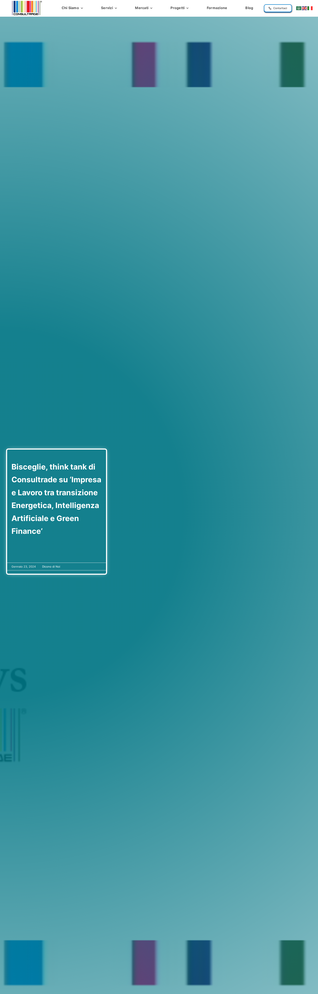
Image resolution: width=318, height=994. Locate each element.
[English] (304, 8)
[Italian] (310, 8)
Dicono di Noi (51, 566)
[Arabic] (299, 8)
